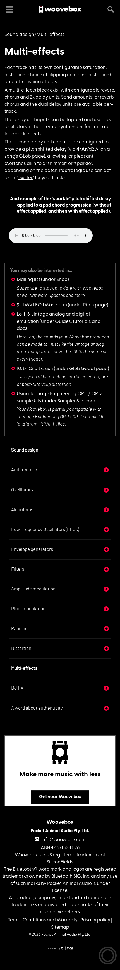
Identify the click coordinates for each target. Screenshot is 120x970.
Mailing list (28, 279)
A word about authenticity (37, 708)
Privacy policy (95, 920)
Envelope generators (32, 549)
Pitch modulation (28, 608)
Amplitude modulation (33, 589)
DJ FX (17, 688)
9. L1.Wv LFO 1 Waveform (42, 305)
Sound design (19, 34)
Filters (17, 569)
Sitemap (60, 927)
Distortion (21, 648)
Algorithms (22, 509)
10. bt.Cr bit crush (35, 368)
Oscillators (22, 490)
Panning (19, 628)
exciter (25, 178)
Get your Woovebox (60, 796)
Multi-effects (34, 52)
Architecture (24, 469)
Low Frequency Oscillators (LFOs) (45, 529)
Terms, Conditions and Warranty (43, 920)
